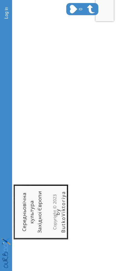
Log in (6, 13)
